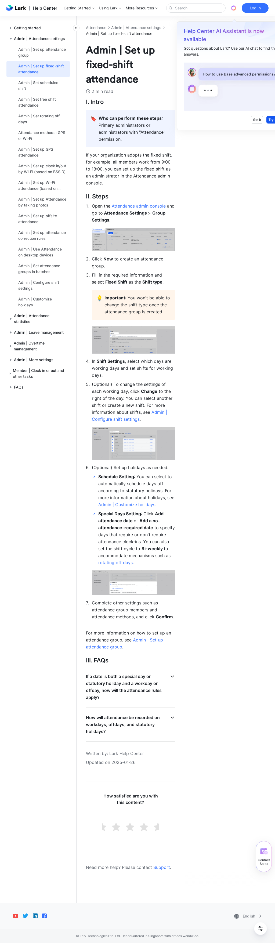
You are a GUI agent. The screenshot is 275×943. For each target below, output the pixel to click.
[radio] (102, 827)
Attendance (96, 27)
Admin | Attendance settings (136, 27)
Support (161, 867)
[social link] (18, 915)
